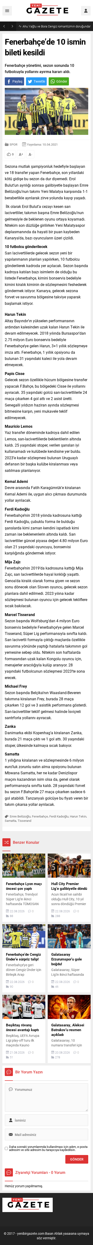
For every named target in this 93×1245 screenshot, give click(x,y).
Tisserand (24, 821)
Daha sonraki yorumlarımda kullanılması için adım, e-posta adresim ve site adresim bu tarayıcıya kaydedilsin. (48, 1148)
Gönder (61, 81)
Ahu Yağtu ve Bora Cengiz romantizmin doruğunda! (57, 26)
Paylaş (17, 81)
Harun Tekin (78, 816)
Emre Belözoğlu (20, 816)
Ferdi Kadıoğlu (58, 816)
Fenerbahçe (40, 816)
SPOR (13, 144)
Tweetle (39, 81)
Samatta (10, 821)
